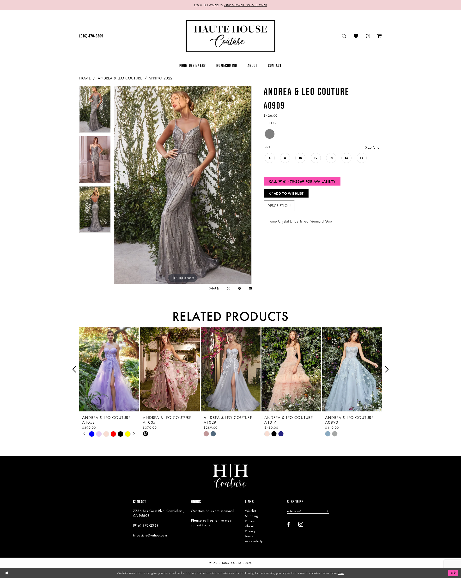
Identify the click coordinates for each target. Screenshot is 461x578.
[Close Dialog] (7, 573)
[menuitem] (91, 36)
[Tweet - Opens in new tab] (228, 288)
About (249, 526)
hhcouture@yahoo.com (150, 535)
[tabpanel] (94, 111)
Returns (250, 520)
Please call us (202, 520)
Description (279, 205)
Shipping (251, 515)
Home (85, 78)
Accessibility (254, 541)
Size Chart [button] (373, 147)
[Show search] (344, 36)
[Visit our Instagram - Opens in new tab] (300, 524)
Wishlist (250, 510)
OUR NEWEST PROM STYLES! (245, 5)
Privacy (250, 531)
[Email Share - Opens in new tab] (250, 288)
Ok (453, 573)
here (341, 573)
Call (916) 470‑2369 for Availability (302, 181)
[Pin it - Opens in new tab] (239, 288)
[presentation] (109, 369)
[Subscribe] (327, 511)
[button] (368, 36)
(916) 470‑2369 (146, 525)
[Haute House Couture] (230, 36)
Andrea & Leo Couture (120, 78)
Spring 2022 (160, 78)
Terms (249, 536)
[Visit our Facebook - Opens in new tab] (288, 524)
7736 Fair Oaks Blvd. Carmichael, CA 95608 (158, 513)
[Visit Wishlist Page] (356, 36)
